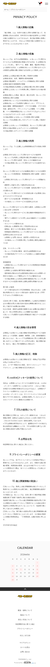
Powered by (18, 662)
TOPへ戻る (25, 589)
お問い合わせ (25, 652)
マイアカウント (25, 643)
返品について (25, 615)
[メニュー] (46, 3)
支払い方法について (25, 619)
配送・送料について (25, 610)
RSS (21, 636)
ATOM (27, 636)
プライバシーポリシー (25, 629)
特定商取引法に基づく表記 (25, 624)
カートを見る (25, 647)
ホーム (6, 9)
